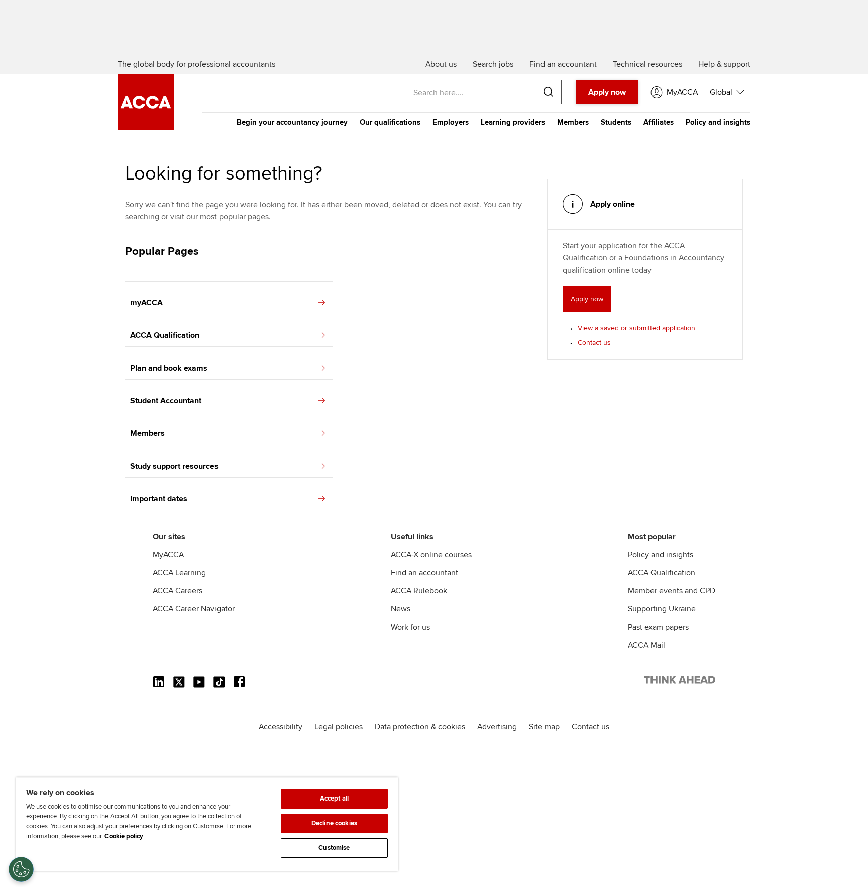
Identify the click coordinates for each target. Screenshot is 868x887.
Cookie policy (123, 836)
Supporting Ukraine (662, 609)
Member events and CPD (671, 591)
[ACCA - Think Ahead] (146, 128)
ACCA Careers (177, 591)
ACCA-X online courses (431, 555)
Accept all (334, 798)
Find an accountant (424, 573)
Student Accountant (165, 401)
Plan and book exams (168, 368)
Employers (450, 122)
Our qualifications (390, 122)
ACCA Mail (646, 645)
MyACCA (168, 555)
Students (616, 122)
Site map (544, 727)
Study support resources (174, 466)
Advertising (497, 727)
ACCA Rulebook (419, 591)
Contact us (594, 342)
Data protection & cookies (420, 727)
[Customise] (21, 869)
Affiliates (658, 122)
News (400, 609)
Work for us (410, 627)
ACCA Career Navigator (194, 609)
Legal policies (338, 727)
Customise (334, 848)
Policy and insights (718, 122)
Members (573, 122)
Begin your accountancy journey (292, 122)
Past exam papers (658, 627)
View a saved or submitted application (636, 328)
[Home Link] (679, 682)
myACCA (146, 303)
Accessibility (280, 727)
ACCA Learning (179, 573)
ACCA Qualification (164, 335)
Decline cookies (334, 823)
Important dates (158, 499)
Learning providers (513, 122)
